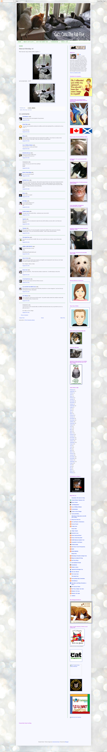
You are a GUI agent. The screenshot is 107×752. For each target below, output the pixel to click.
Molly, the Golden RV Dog (77, 558)
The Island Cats (26, 237)
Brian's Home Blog (27, 172)
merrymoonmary (55, 741)
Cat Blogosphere (75, 504)
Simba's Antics (75, 567)
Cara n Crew (25, 258)
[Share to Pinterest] (34, 108)
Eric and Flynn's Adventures (78, 521)
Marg (24, 136)
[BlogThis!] (30, 108)
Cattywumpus (75, 509)
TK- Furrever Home (76, 586)
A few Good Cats (26, 279)
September (72, 391)
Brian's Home (75, 502)
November (72, 402)
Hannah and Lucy (26, 152)
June (71, 394)
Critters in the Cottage (76, 511)
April (71, 431)
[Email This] (28, 108)
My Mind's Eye (26, 180)
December (72, 401)
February (72, 389)
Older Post (62, 317)
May (71, 412)
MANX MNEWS (75, 551)
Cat (80, 54)
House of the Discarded (77, 537)
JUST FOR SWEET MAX (42, 41)
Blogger (66, 741)
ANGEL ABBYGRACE (27, 246)
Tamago (24, 228)
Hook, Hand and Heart (76, 535)
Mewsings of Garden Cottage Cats (79, 555)
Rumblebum (74, 564)
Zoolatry (73, 595)
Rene (24, 193)
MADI (73, 549)
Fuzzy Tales (25, 124)
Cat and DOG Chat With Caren (29, 286)
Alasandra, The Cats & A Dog (78, 497)
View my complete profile (75, 72)
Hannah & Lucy (75, 533)
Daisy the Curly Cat (76, 519)
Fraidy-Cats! (74, 526)
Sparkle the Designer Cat (77, 569)
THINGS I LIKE (64, 41)
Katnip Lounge (26, 211)
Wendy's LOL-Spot (76, 593)
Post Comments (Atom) (30, 320)
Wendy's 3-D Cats (76, 591)
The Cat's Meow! (75, 571)
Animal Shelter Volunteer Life (78, 500)
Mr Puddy (25, 201)
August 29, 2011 (26, 120)
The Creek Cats (75, 574)
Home (42, 317)
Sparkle (24, 219)
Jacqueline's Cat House (77, 542)
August (71, 407)
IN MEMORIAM (54, 41)
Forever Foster (75, 524)
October (71, 393)
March (71, 396)
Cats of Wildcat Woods (28, 145)
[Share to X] (31, 108)
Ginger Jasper (75, 530)
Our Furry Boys (75, 560)
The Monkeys (26, 116)
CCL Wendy (25, 295)
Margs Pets (74, 553)
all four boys (25, 109)
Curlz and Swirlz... (75, 513)
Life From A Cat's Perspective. (78, 546)
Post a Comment (24, 315)
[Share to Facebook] (33, 108)
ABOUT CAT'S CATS (28, 41)
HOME (19, 41)
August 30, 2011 (26, 300)
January (71, 399)
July (71, 408)
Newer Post (21, 317)
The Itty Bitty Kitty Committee (78, 578)
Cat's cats (30, 109)
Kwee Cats (25, 269)
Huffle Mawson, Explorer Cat (78, 540)
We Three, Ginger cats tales (78, 588)
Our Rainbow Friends (76, 562)
